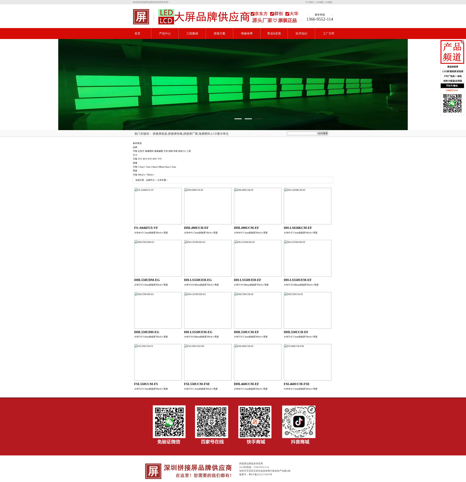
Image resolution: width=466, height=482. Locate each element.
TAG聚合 (309, 2)
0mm (167, 167)
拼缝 (135, 163)
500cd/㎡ (142, 174)
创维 (170, 151)
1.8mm (154, 167)
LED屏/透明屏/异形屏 (452, 71)
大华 (165, 151)
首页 (137, 33)
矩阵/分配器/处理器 (452, 81)
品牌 (135, 147)
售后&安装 (274, 33)
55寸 (140, 159)
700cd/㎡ (150, 174)
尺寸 (135, 155)
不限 (135, 151)
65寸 (150, 159)
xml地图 (319, 2)
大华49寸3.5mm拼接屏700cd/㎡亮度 (201, 232)
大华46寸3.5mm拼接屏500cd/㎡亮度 (151, 232)
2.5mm (173, 167)
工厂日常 (329, 33)
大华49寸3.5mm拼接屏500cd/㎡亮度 (251, 232)
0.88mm (161, 167)
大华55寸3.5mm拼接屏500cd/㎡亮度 (251, 336)
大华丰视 (161, 180)
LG (184, 151)
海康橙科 (149, 151)
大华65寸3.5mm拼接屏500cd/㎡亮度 (300, 232)
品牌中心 (150, 180)
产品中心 (165, 33)
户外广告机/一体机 (453, 76)
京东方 (141, 151)
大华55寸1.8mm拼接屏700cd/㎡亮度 (151, 336)
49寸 (155, 159)
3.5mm (141, 167)
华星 (175, 151)
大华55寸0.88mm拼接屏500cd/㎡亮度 (301, 285)
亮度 (135, 170)
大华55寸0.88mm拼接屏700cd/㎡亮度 (201, 285)
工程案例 (192, 33)
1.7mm (147, 167)
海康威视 (158, 151)
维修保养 (247, 33)
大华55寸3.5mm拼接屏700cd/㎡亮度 (300, 336)
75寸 (159, 159)
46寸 (145, 159)
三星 (189, 151)
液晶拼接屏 (452, 66)
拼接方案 (219, 33)
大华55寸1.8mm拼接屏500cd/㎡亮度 (151, 285)
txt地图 (328, 2)
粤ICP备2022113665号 (260, 474)
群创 (180, 151)
